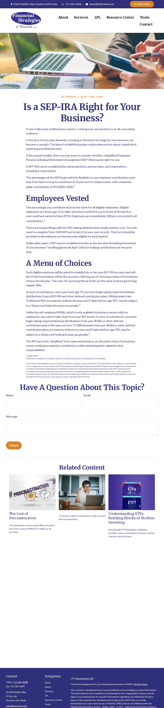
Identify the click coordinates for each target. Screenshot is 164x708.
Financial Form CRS (84, 678)
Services (49, 691)
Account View (142, 4)
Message (11, 416)
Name (9, 395)
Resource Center (53, 700)
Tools (47, 704)
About (48, 687)
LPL (47, 695)
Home (48, 682)
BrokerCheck (141, 684)
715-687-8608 (73, 4)
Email (87, 395)
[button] (63, 17)
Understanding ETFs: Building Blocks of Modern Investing (131, 518)
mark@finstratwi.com (101, 4)
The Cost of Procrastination (22, 516)
